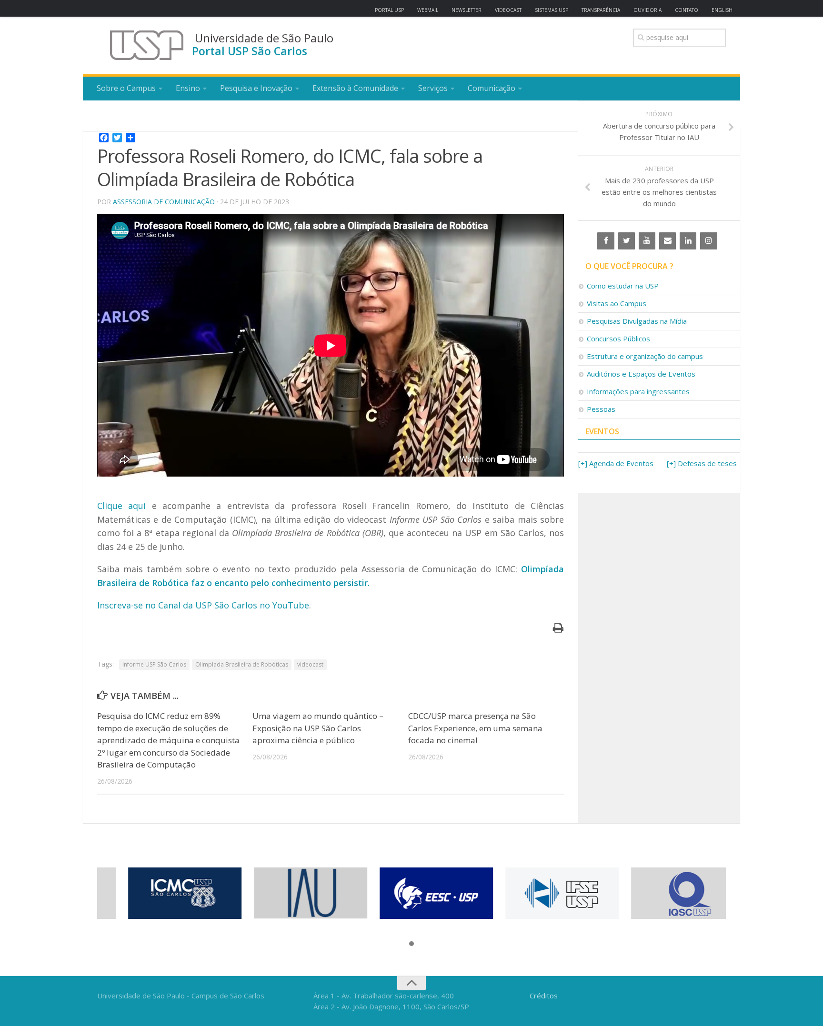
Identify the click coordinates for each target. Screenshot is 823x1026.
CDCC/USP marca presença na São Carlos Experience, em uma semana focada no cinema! (475, 728)
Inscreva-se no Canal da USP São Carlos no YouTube (203, 605)
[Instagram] (708, 240)
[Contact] (667, 240)
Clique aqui (121, 505)
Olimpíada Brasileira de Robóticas (241, 664)
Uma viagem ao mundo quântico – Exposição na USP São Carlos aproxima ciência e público (317, 728)
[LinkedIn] (688, 240)
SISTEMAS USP (551, 10)
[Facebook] (605, 240)
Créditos (544, 995)
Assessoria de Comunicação (164, 201)
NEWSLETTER (467, 10)
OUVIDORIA (647, 10)
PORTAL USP (389, 10)
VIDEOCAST (508, 10)
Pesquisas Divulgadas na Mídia (637, 321)
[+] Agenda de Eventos (615, 463)
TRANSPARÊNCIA (601, 10)
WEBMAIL (427, 10)
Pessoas (601, 409)
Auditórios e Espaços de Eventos (641, 374)
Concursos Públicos (618, 338)
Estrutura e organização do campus (645, 356)
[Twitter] (626, 240)
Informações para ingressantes (638, 391)
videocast (310, 664)
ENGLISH (722, 10)
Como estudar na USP (623, 285)
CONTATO (686, 10)
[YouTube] (647, 240)
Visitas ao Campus (616, 303)
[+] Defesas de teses (702, 463)
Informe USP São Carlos (154, 664)
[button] (411, 944)
